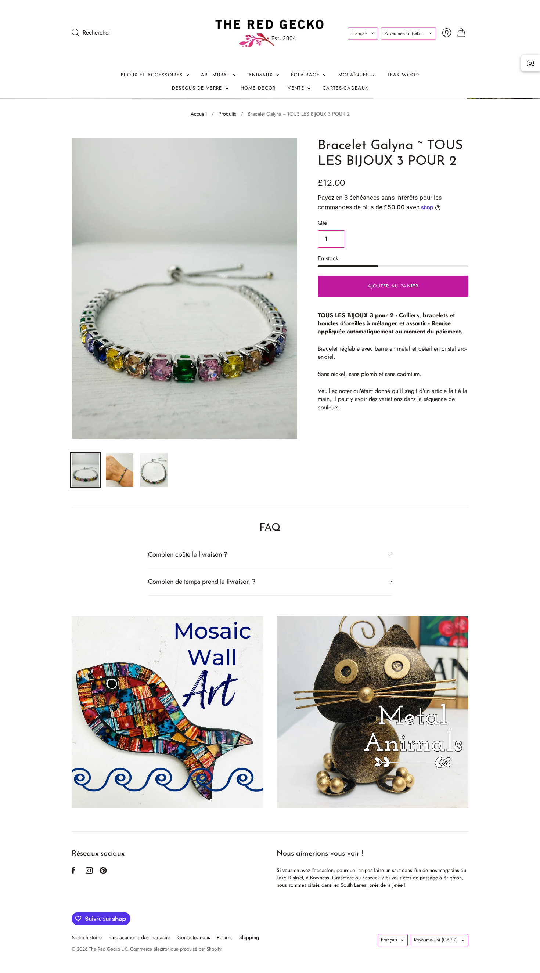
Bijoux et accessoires (152, 74)
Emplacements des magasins (139, 937)
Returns (225, 937)
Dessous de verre (197, 88)
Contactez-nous (193, 937)
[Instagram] (89, 872)
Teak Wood (403, 74)
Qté (322, 223)
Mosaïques (353, 74)
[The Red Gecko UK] (270, 32)
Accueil (199, 114)
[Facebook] (73, 872)
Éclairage (305, 74)
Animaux (260, 74)
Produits (227, 114)
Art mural (215, 74)
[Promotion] (167, 712)
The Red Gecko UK (108, 948)
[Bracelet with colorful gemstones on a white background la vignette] (154, 469)
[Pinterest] (103, 872)
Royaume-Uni (406, 33)
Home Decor (258, 88)
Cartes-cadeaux (345, 88)
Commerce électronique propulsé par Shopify (176, 948)
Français (359, 33)
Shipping (249, 937)
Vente (296, 88)
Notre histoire (87, 937)
